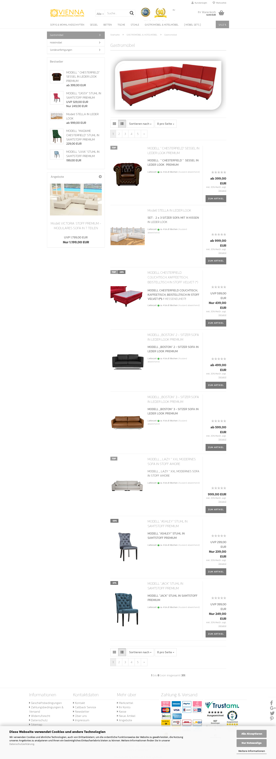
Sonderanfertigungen (61, 50)
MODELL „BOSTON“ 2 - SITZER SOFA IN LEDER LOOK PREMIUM (173, 337)
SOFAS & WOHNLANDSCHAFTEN (67, 24)
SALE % (222, 24)
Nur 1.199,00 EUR (76, 240)
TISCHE (121, 24)
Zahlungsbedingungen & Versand (46, 709)
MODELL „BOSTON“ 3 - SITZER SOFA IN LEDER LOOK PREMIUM (173, 399)
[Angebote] (100, 177)
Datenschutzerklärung (21, 744)
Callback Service (85, 707)
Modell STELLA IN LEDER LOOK (169, 210)
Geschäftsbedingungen (46, 703)
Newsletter (81, 711)
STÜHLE (135, 24)
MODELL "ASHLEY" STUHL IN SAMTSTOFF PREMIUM (168, 524)
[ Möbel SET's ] (192, 24)
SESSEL (94, 24)
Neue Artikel (126, 716)
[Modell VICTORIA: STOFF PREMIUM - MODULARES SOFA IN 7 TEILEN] (76, 199)
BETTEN (107, 24)
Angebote (125, 720)
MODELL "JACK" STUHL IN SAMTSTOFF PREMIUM (165, 586)
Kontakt (79, 703)
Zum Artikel (216, 198)
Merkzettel (220, 3)
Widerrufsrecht (40, 716)
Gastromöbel (56, 35)
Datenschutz (39, 720)
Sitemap (36, 724)
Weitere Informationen (251, 751)
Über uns (80, 716)
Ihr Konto (124, 707)
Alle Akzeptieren (251, 734)
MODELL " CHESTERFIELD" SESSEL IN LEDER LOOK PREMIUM (173, 151)
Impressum (81, 720)
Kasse (122, 711)
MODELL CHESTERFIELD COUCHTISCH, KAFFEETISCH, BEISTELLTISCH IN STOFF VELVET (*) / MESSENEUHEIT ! (173, 280)
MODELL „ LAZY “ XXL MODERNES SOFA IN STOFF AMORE (172, 461)
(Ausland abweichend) (189, 172)
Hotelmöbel (56, 42)
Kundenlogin (200, 3)
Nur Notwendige (252, 743)
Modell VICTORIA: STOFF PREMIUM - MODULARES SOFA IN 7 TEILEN (76, 226)
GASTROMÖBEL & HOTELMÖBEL (162, 24)
